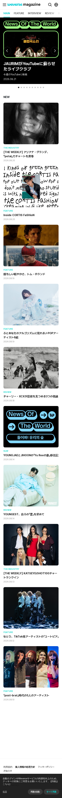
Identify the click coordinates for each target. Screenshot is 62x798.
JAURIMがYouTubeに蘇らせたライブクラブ (29, 66)
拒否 (5, 792)
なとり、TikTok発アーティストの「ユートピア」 (31, 636)
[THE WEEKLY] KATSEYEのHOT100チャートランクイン (30, 575)
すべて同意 (51, 792)
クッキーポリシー (46, 767)
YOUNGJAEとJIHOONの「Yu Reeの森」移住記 (30, 455)
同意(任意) (35, 792)
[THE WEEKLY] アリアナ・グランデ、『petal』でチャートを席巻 (26, 154)
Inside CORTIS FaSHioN (18, 215)
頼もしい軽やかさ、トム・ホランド (24, 274)
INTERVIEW (34, 13)
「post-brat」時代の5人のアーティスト (26, 695)
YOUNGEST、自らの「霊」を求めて (23, 514)
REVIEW (49, 13)
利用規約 (7, 767)
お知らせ (7, 771)
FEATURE (19, 13)
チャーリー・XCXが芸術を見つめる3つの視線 (30, 396)
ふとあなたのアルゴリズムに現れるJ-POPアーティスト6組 (30, 335)
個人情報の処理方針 (25, 767)
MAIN (6, 13)
